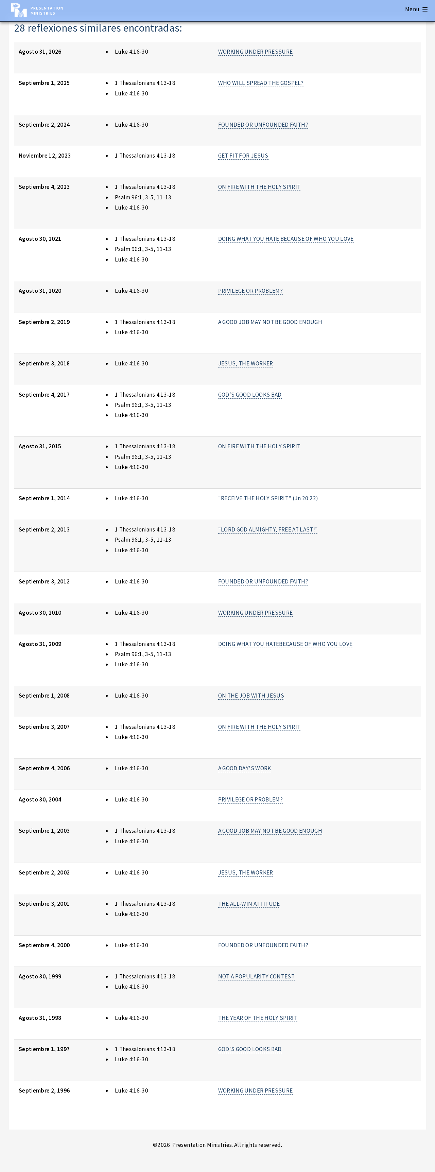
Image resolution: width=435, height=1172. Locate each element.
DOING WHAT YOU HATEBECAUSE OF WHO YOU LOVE (285, 644)
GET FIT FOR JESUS (243, 155)
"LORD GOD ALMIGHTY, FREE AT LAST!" (268, 529)
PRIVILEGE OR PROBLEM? (250, 290)
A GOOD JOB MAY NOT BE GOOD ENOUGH (270, 322)
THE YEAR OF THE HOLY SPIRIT (257, 1018)
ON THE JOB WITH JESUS (251, 695)
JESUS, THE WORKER (245, 363)
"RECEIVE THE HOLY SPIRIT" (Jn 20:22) (268, 498)
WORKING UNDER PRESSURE (255, 51)
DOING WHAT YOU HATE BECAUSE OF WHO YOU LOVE (286, 238)
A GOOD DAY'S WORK (244, 768)
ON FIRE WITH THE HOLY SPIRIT (259, 187)
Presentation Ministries (47, 10)
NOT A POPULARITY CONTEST (256, 976)
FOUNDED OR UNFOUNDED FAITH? (263, 124)
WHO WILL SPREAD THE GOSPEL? (260, 83)
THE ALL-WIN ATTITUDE (249, 903)
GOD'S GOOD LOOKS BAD (250, 394)
